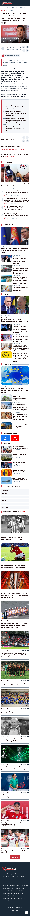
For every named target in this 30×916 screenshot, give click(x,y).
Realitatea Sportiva (14, 885)
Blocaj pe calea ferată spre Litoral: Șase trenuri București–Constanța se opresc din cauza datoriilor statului (20, 270)
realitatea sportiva (8, 149)
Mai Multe (15, 857)
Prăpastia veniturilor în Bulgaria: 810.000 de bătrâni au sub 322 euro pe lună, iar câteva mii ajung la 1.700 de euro (19, 280)
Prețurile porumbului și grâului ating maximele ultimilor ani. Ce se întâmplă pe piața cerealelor (19, 418)
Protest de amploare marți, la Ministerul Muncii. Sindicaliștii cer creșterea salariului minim (15, 186)
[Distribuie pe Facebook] (27, 47)
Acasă (4, 7)
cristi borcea (20, 149)
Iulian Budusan (24, 620)
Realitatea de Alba (18, 893)
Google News (9, 156)
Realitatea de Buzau (17, 48)
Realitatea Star (24, 885)
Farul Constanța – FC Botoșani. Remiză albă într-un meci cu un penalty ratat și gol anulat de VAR (16, 120)
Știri (8, 7)
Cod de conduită (20, 876)
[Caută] (22, 3)
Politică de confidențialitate (8, 876)
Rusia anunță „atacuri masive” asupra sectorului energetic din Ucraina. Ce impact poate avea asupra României (20, 408)
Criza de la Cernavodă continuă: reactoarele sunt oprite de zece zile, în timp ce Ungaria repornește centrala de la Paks (16, 193)
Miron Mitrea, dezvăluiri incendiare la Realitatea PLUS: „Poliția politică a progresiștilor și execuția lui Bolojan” (20, 329)
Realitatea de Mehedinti (7, 893)
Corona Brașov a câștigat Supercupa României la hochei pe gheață (14, 712)
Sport (12, 7)
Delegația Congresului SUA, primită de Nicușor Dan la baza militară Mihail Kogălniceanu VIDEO (20, 347)
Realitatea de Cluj (6, 895)
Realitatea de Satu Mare (17, 895)
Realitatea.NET (5, 885)
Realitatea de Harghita (7, 900)
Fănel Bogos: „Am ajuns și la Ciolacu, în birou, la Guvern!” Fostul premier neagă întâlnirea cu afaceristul (20, 260)
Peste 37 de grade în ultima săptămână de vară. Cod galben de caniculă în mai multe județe (15, 207)
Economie (4, 188)
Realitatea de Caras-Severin (8, 890)
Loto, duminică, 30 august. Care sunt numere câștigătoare (20, 289)
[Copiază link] (23, 47)
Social (6, 211)
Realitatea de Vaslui (20, 890)
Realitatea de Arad (18, 900)
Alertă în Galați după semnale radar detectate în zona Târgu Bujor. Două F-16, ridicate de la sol (16, 215)
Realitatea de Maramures (7, 888)
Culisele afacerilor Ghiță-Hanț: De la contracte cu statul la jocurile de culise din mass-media (20, 339)
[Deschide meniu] (27, 3)
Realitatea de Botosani (7, 898)
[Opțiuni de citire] (26, 912)
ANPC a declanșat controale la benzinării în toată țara (20, 398)
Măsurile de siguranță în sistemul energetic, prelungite (19, 426)
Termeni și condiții (11, 874)
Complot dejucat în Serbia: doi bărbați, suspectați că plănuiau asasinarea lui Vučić (14, 250)
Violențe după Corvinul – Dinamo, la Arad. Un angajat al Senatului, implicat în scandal (14, 655)
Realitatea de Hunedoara (19, 898)
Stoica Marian (25, 535)
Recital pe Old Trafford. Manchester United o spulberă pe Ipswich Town (16, 113)
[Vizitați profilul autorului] (2, 48)
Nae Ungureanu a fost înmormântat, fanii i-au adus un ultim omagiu (16, 107)
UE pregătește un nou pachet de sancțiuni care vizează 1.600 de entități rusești (14, 390)
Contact (4, 874)
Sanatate (6, 203)
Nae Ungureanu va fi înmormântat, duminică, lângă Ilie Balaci (13, 740)
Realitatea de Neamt (19, 888)
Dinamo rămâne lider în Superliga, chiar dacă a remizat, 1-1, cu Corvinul (15, 684)
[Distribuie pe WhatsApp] (23, 50)
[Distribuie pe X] (27, 50)
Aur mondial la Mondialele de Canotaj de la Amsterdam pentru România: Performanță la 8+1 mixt (16, 127)
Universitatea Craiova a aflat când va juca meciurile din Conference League (14, 768)
